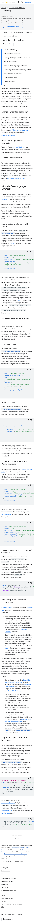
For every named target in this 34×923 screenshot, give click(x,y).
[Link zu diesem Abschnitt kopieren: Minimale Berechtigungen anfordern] (13, 189)
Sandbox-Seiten (6, 514)
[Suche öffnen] (19, 2)
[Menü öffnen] (3, 2)
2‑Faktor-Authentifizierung (19, 130)
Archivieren (4, 887)
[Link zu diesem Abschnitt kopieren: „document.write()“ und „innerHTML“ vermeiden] (12, 553)
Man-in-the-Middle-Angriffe (16, 178)
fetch (12, 243)
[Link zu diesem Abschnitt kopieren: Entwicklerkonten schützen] (30, 112)
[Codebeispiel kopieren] (31, 251)
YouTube (3, 901)
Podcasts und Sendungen (8, 890)
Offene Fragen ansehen (8, 874)
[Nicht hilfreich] (16, 36)
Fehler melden (5, 871)
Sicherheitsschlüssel (8, 135)
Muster (20, 300)
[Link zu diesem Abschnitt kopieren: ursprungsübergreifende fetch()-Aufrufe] (10, 227)
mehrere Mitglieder (18, 147)
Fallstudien (4, 884)
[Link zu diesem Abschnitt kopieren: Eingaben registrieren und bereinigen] (14, 740)
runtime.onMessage (8, 803)
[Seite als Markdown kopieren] (9, 44)
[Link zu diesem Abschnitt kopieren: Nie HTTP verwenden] (24, 158)
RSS (2, 907)
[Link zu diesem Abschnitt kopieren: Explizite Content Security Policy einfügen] (18, 464)
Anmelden (28, 2)
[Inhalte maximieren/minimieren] (16, 50)
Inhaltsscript (5, 813)
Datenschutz (20, 914)
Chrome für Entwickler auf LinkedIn (11, 904)
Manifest (4, 199)
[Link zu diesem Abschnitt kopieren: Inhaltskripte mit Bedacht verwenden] (14, 602)
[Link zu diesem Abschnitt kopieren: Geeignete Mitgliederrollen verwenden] (13, 143)
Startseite (4, 32)
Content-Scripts (6, 608)
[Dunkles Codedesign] (28, 251)
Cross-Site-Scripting (14, 691)
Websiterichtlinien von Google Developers (15, 854)
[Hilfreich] (13, 36)
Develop (7, 10)
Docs (3, 8)
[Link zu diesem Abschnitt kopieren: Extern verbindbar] (18, 345)
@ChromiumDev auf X (7, 898)
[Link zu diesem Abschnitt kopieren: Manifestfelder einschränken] (3, 321)
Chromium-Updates (7, 881)
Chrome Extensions (17, 8)
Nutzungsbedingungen (8, 914)
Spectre (7, 648)
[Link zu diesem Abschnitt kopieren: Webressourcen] (16, 403)
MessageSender (6, 810)
